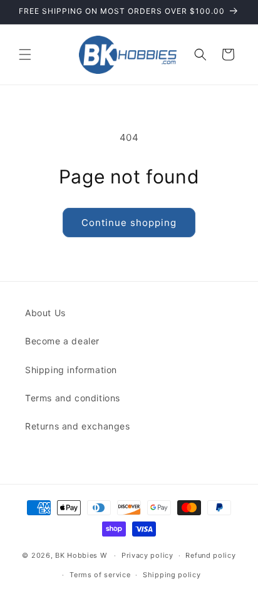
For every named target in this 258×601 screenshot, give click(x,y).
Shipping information (71, 369)
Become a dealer (62, 341)
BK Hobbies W (80, 555)
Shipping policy (172, 574)
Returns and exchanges (77, 426)
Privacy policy (147, 555)
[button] (25, 54)
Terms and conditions (72, 398)
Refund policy (210, 555)
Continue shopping (129, 223)
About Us (45, 312)
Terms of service (100, 574)
